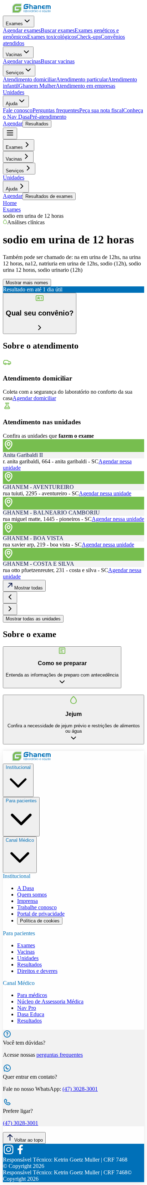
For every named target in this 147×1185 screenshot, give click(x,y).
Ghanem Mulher (37, 86)
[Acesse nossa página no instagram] (8, 1153)
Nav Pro (26, 1008)
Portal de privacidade (41, 914)
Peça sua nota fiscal (101, 110)
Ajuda (11, 103)
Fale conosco (17, 110)
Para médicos (32, 995)
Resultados (37, 123)
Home (10, 203)
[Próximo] (10, 609)
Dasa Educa (30, 1014)
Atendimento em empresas (85, 86)
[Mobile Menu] (10, 133)
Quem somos (32, 895)
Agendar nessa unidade (105, 493)
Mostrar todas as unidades (33, 618)
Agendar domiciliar (34, 398)
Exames (14, 23)
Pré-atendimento (48, 117)
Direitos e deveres (37, 971)
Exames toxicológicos (51, 37)
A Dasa (25, 888)
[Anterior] (10, 597)
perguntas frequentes (59, 1055)
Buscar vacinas (58, 61)
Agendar (12, 123)
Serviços (15, 72)
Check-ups (88, 37)
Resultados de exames (49, 196)
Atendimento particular (82, 79)
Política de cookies (40, 920)
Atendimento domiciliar (29, 79)
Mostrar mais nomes (27, 282)
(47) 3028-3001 (80, 1089)
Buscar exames (58, 30)
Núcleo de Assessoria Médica (50, 1001)
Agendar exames (22, 30)
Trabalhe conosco (37, 907)
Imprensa (27, 901)
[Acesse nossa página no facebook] (20, 1153)
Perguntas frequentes (55, 110)
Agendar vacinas (22, 61)
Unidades (13, 92)
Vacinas (14, 54)
